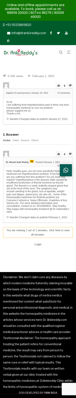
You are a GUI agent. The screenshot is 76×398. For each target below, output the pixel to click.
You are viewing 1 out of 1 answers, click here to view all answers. (38, 232)
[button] (66, 170)
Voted (16, 140)
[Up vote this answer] (58, 154)
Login (38, 244)
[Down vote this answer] (70, 154)
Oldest (34, 140)
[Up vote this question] (58, 85)
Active (7, 140)
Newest (25, 140)
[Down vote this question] (70, 85)
